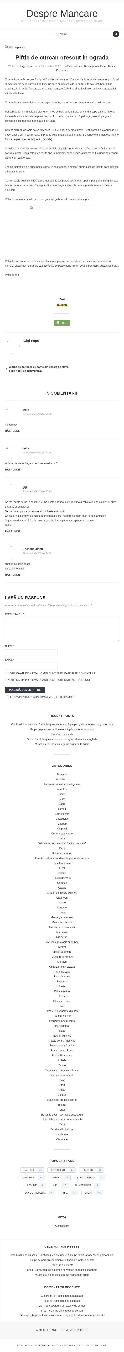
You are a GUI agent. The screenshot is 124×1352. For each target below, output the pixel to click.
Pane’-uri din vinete (62, 734)
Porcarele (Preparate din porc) (62, 1011)
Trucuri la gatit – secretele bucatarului (62, 1114)
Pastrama (62, 981)
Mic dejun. (62, 937)
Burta (62, 799)
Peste (62, 986)
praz (69, 1192)
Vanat (62, 1124)
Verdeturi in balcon (62, 1129)
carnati (62, 809)
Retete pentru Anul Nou (62, 1040)
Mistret (62, 947)
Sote (62, 1080)
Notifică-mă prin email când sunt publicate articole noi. (49, 680)
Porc (62, 1006)
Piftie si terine (75, 66)
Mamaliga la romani (62, 917)
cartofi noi (62, 1170)
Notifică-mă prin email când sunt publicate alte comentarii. (51, 673)
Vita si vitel (62, 1139)
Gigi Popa (26, 66)
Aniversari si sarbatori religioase (62, 784)
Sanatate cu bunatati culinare (62, 1070)
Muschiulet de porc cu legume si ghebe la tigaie (62, 744)
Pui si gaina (62, 1025)
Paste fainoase (62, 976)
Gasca (62, 887)
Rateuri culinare (62, 1035)
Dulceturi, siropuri (62, 853)
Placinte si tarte (62, 1001)
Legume (62, 907)
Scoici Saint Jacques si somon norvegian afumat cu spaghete (62, 739)
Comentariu (14, 614)
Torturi (62, 1109)
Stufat (62, 1090)
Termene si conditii (74, 1330)
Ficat (62, 868)
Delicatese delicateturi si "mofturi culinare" (62, 843)
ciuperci (92, 1170)
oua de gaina (86, 1185)
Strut (62, 1085)
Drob (62, 848)
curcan (62, 305)
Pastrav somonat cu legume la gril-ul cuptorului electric (73, 1315)
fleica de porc (90, 1177)
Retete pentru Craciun (62, 1045)
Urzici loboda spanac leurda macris (62, 1119)
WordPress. (43, 1345)
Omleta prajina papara (62, 966)
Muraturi (62, 961)
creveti (60, 1177)
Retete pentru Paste (95, 66)
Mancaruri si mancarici (62, 927)
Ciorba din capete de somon (69, 1305)
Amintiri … (62, 779)
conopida (32, 1177)
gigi (25, 487)
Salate (62, 1065)
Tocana (62, 1104)
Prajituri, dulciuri (62, 1016)
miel (59, 1185)
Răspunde (12, 431)
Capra (62, 804)
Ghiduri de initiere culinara (62, 892)
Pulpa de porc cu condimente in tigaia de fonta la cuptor (62, 729)
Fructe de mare (62, 878)
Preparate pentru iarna (62, 1021)
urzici (92, 1192)
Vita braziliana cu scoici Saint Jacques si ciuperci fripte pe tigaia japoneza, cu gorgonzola (62, 724)
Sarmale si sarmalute (62, 1075)
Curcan (62, 838)
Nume (9, 646)
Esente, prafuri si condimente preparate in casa (62, 858)
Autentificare (62, 1226)
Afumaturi (62, 774)
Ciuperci (62, 828)
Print (64, 323)
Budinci (62, 794)
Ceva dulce (62, 818)
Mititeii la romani (62, 951)
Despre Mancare (62, 13)
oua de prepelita (38, 1192)
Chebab (62, 823)
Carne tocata (62, 814)
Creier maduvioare (62, 833)
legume (35, 1185)
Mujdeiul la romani (62, 956)
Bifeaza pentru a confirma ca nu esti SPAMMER (41, 697)
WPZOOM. (101, 1345)
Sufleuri (62, 1094)
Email (9, 659)
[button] (62, 34)
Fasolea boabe (62, 863)
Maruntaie (62, 932)
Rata (62, 1030)
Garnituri (62, 883)
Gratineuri (62, 897)
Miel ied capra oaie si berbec (62, 942)
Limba (62, 912)
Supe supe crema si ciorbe (62, 1099)
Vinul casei (62, 1134)
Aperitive (62, 789)
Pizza (62, 996)
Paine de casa (62, 971)
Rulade (62, 1060)
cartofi (33, 1170)
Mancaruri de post (62, 922)
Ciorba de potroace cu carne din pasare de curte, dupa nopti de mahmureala (39, 369)
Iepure (62, 902)
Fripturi (62, 873)
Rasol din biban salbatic (69, 1295)
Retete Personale (62, 1055)
